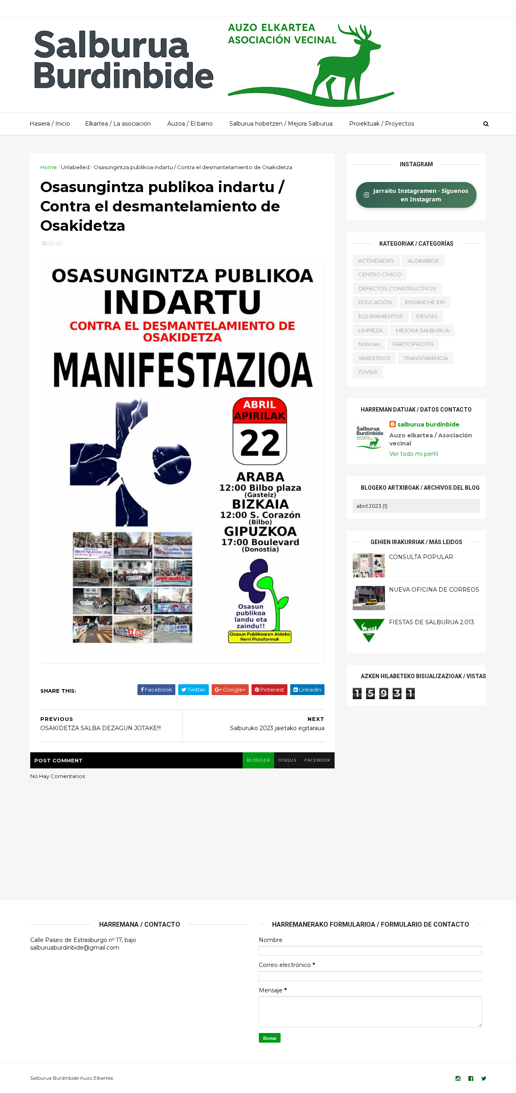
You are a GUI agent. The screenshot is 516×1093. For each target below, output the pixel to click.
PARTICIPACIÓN (413, 344)
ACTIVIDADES (376, 260)
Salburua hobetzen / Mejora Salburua (281, 123)
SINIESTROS (374, 358)
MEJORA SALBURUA (422, 330)
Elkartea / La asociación (118, 123)
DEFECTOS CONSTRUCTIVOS (397, 288)
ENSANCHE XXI (425, 302)
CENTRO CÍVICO (379, 274)
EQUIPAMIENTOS (380, 316)
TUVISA (367, 371)
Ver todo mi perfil (413, 453)
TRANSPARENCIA (426, 358)
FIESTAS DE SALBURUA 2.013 (431, 622)
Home (48, 167)
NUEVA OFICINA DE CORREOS (434, 589)
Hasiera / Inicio (49, 123)
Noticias (368, 344)
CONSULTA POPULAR (421, 557)
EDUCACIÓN (375, 302)
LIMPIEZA (370, 330)
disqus (287, 760)
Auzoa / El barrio (190, 123)
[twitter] (484, 1078)
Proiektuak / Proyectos (381, 123)
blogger (258, 760)
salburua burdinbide (428, 424)
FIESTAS (427, 316)
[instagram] (458, 1078)
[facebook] (470, 1078)
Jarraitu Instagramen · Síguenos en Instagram (420, 194)
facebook (317, 760)
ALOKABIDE (423, 260)
